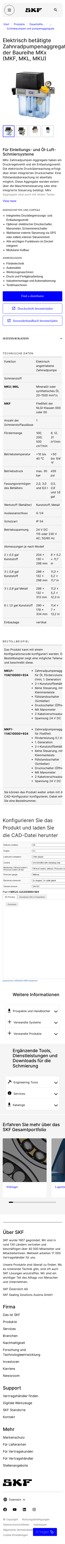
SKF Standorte (14, 1410)
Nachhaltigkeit (14, 1343)
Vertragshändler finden (20, 1396)
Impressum (40, 1524)
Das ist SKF (11, 1315)
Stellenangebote (15, 1465)
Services (9, 1329)
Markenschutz (14, 1437)
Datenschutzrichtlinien (16, 1524)
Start (6, 24)
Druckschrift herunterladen (35, 308)
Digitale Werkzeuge (17, 1403)
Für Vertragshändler (18, 1458)
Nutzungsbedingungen (35, 1519)
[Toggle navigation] (9, 10)
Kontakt (9, 1417)
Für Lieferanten (14, 1444)
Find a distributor (32, 296)
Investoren (11, 1362)
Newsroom (11, 1376)
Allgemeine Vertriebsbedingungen (23, 1529)
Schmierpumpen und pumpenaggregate (30, 28)
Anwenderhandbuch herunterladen (35, 321)
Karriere (9, 1369)
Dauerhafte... (37, 24)
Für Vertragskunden (18, 1451)
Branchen (10, 1336)
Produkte (19, 24)
